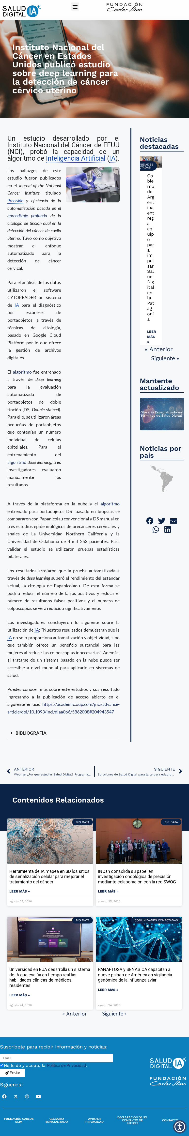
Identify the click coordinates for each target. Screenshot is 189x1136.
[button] (75, 6)
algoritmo (22, 372)
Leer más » (151, 337)
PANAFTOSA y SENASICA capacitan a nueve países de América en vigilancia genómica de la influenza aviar (135, 975)
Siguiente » (165, 358)
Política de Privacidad (66, 1065)
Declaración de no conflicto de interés (132, 1120)
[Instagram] (27, 1096)
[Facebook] (4, 1096)
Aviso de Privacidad (94, 1120)
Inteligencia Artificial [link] (75, 158)
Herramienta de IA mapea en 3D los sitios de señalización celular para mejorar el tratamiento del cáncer (49, 876)
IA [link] (112, 158)
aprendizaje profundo (27, 215)
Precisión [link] (15, 200)
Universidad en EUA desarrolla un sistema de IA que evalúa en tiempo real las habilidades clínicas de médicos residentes (49, 977)
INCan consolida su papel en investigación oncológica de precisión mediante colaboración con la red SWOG (137, 876)
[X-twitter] (15, 1096)
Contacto (170, 1120)
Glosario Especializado (57, 1120)
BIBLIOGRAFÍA (31, 733)
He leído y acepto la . (45, 1065)
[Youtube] (38, 1096)
